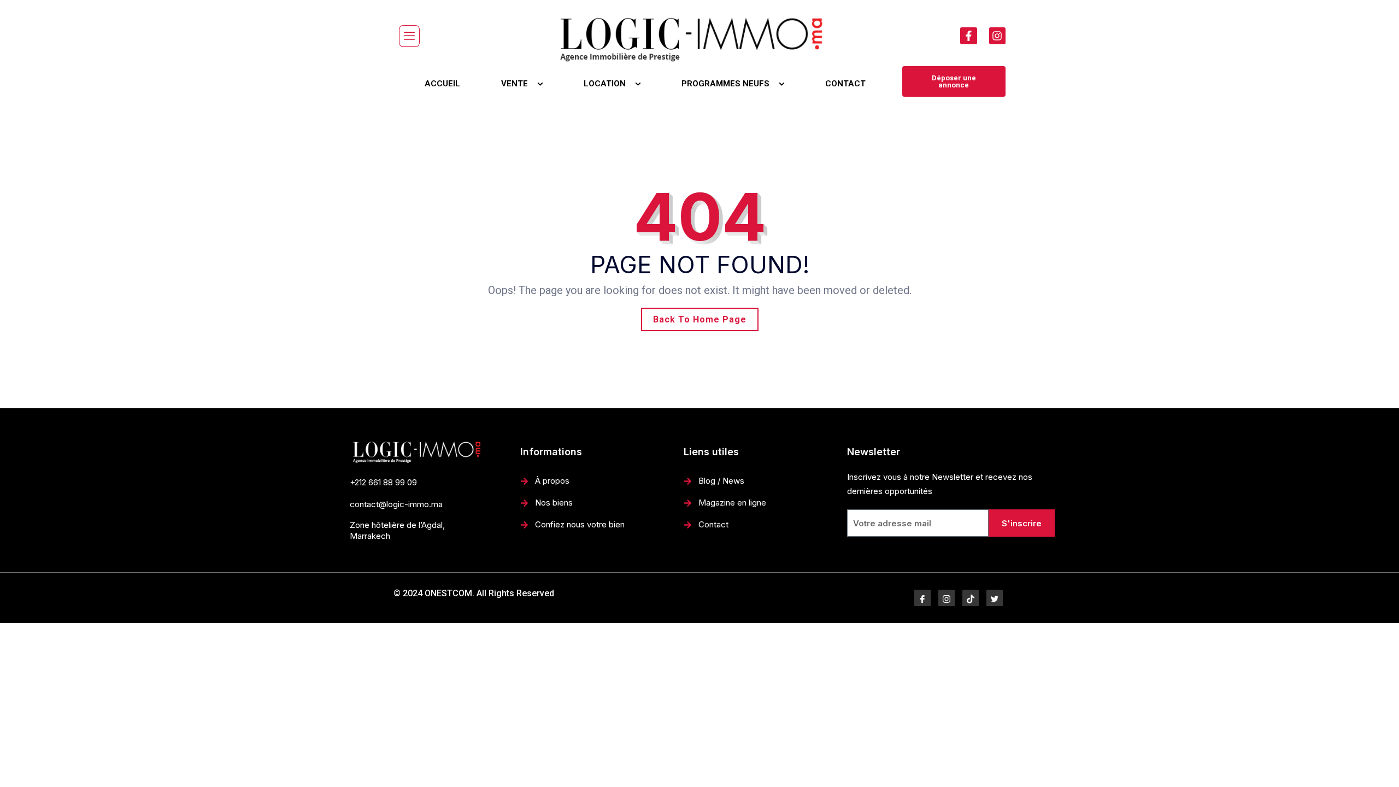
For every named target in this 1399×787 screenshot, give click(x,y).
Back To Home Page (699, 319)
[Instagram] (997, 35)
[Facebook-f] (968, 35)
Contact (845, 84)
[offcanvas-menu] (409, 36)
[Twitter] (994, 598)
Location (605, 84)
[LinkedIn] (970, 598)
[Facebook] (922, 598)
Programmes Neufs (725, 84)
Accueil (442, 84)
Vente (514, 84)
